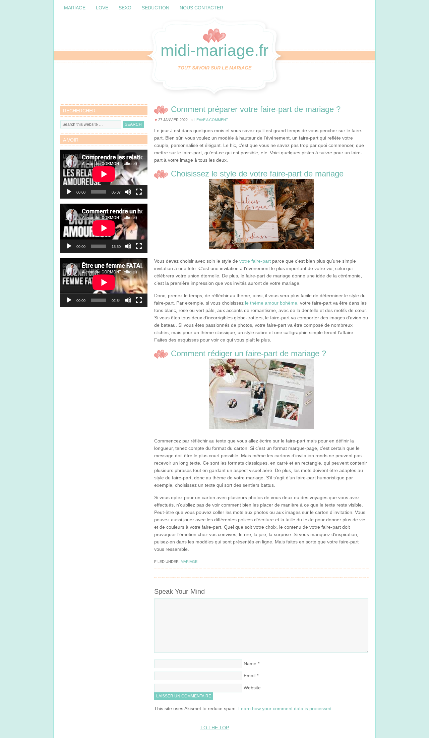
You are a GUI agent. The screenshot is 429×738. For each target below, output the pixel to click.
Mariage (74, 7)
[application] (103, 174)
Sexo (125, 7)
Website (252, 687)
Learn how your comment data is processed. (285, 708)
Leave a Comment (211, 120)
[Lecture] (69, 192)
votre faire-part (255, 261)
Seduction (155, 7)
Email (249, 675)
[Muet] (128, 192)
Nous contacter (201, 7)
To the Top (214, 727)
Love (102, 7)
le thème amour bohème (271, 303)
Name (250, 663)
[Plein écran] (138, 192)
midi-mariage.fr (214, 50)
